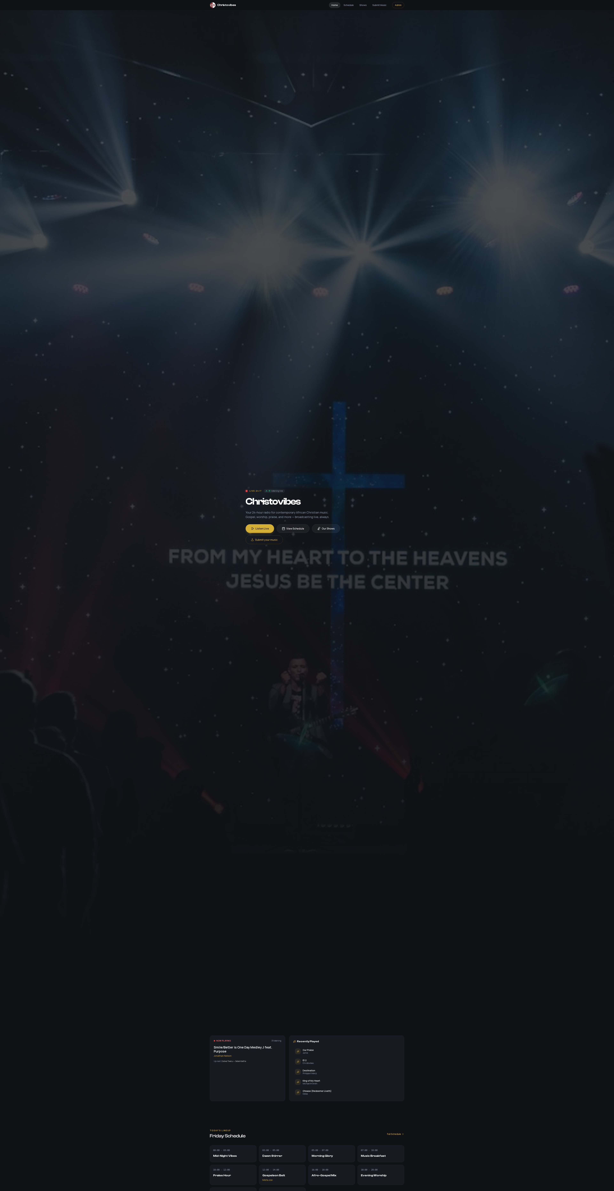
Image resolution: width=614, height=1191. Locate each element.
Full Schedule (394, 1133)
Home (334, 5)
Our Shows (328, 528)
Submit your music (266, 540)
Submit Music (379, 5)
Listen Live (262, 528)
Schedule (349, 5)
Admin (398, 5)
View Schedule (295, 528)
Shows (363, 5)
